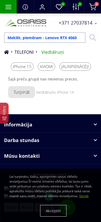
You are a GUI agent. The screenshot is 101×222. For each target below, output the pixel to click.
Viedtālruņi (52, 52)
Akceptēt (53, 210)
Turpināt (21, 92)
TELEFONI (24, 52)
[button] (42, 7)
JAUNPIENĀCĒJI (75, 66)
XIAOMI (46, 66)
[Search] (91, 37)
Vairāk (84, 196)
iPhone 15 (22, 66)
